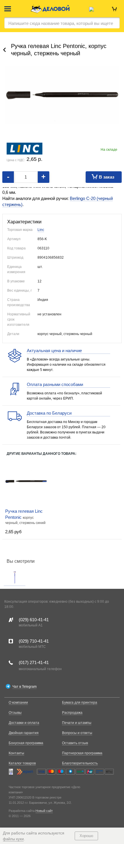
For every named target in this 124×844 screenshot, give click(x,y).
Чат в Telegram (24, 687)
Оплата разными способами (55, 384)
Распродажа (72, 713)
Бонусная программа (26, 743)
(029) (34, 619)
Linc (40, 230)
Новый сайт (44, 810)
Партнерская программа (82, 753)
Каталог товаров (22, 763)
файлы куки (13, 839)
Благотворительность (80, 763)
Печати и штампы (76, 723)
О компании (18, 702)
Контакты (16, 753)
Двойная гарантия (24, 733)
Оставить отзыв (75, 743)
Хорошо (86, 836)
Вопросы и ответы (77, 733)
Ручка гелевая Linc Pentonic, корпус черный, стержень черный (58, 49)
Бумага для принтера (79, 702)
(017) (34, 662)
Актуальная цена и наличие (54, 350)
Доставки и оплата (24, 723)
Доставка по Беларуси (49, 413)
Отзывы (15, 713)
